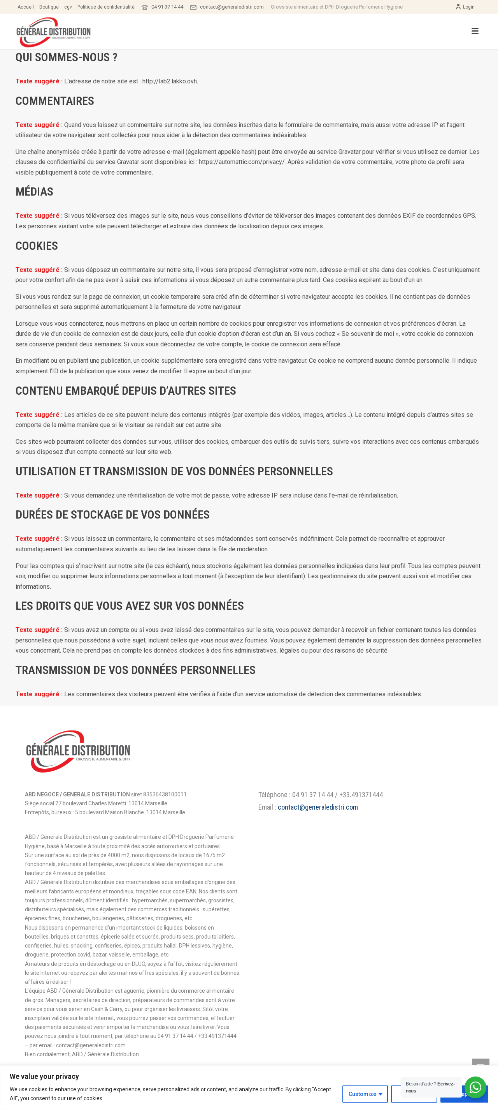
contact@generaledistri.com (232, 7)
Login (469, 7)
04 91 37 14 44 (167, 7)
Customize (362, 1094)
